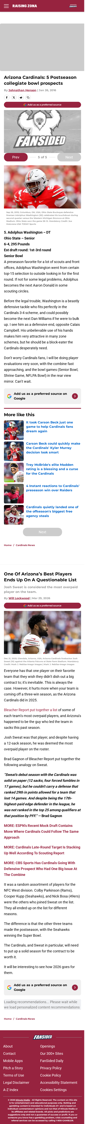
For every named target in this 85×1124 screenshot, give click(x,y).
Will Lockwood (19, 598)
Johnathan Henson (22, 90)
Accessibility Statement (58, 1082)
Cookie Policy (50, 1075)
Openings (47, 1046)
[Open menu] (6, 6)
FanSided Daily (51, 1061)
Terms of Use (13, 1075)
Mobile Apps (13, 1061)
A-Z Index (10, 1090)
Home (8, 545)
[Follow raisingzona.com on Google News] (75, 396)
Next (69, 157)
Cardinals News (25, 545)
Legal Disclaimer (16, 1082)
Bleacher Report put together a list (30, 710)
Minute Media (23, 1100)
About (8, 1046)
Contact (9, 1053)
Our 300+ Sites (51, 1053)
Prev (15, 157)
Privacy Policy (51, 1068)
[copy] (28, 97)
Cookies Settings (53, 1090)
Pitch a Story (13, 1068)
